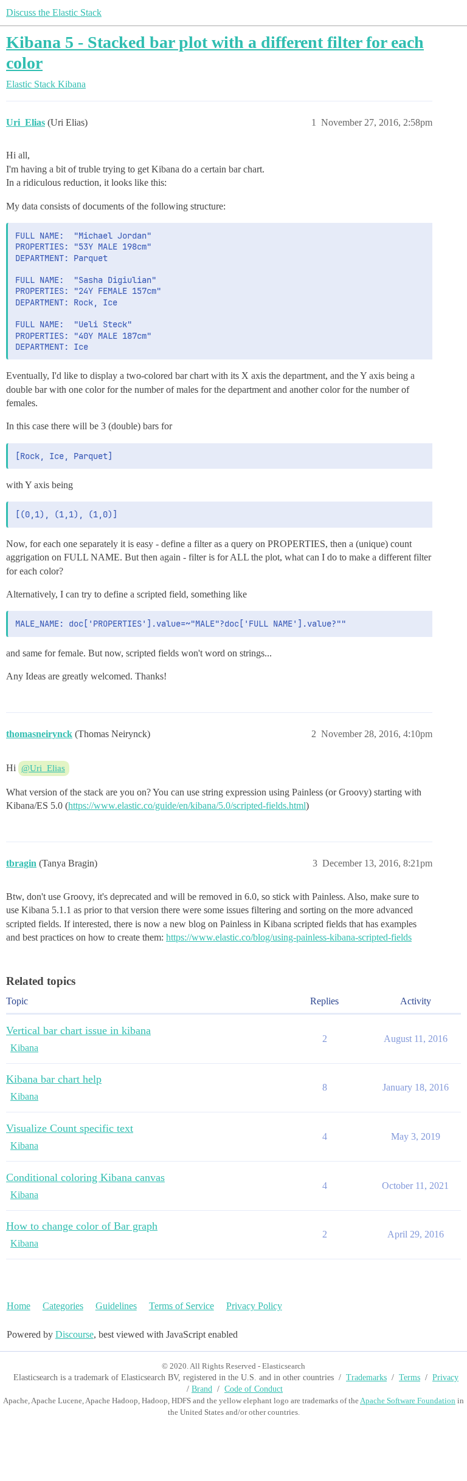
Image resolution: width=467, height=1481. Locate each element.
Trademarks (366, 1377)
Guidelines (116, 1306)
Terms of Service (181, 1306)
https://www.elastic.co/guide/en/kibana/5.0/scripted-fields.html (187, 805)
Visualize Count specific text (69, 1128)
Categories (63, 1306)
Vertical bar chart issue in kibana (78, 1030)
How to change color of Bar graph (81, 1226)
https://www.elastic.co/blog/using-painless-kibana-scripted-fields (289, 937)
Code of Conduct (253, 1389)
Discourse (74, 1334)
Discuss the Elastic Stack (54, 12)
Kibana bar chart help (54, 1079)
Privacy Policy (254, 1306)
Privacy (445, 1377)
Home (18, 1306)
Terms (409, 1377)
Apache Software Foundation (407, 1400)
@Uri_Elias (43, 768)
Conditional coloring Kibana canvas (85, 1177)
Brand (202, 1389)
